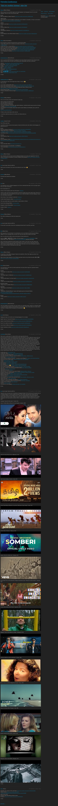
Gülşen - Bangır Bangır (12, 378)
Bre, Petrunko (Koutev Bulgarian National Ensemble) (17, 374)
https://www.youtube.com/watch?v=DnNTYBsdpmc (11, 20)
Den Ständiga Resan (17, 199)
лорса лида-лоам (7, 382)
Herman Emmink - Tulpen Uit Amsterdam (19, 365)
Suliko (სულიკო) (14, 381)
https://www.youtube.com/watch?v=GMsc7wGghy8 (17, 296)
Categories (46, 11)
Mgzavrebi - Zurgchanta (25, 380)
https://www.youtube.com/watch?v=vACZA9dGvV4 (20, 30)
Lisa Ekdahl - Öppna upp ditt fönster (10, 65)
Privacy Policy (50, 13)
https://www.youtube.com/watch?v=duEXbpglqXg (21, 323)
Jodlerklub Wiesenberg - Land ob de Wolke (22, 366)
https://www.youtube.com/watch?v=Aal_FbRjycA (23, 84)
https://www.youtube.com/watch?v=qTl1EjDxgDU (14, 796)
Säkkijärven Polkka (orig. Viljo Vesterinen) (20, 359)
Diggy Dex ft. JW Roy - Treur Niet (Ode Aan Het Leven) (16, 364)
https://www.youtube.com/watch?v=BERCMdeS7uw (23, 321)
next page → (3, 803)
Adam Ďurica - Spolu (7, 70)
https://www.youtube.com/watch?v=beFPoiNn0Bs (21, 271)
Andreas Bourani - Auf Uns (8, 360)
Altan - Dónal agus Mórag (26, 367)
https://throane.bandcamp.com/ (15, 143)
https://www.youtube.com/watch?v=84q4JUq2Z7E (26, 48)
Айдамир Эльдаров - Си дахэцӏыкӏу (18, 384)
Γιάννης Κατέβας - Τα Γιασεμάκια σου (13, 375)
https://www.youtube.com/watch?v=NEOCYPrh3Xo (18, 136)
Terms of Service (44, 13)
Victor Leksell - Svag (11, 352)
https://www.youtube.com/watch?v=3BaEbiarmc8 (25, 90)
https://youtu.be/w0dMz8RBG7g (29, 238)
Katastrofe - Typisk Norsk (18, 354)
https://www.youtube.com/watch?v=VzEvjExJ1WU (25, 278)
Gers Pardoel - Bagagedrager (11, 362)
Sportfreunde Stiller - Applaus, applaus (11, 361)
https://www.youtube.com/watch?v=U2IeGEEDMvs (24, 319)
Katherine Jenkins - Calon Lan (25, 371)
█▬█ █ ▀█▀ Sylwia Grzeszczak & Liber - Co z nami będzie (14, 71)
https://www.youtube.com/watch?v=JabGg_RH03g (21, 287)
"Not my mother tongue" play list (14, 5)
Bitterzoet (20, 197)
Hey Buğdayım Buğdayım (22, 379)
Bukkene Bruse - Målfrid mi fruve (27, 355)
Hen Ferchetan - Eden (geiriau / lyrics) (10, 72)
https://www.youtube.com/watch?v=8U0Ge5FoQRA (26, 790)
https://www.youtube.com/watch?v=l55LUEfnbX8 (18, 27)
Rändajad (21, 190)
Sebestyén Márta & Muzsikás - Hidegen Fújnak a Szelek (24, 372)
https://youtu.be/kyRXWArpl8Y (19, 239)
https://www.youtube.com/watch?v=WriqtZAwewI (20, 327)
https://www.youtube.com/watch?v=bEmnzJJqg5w (28, 33)
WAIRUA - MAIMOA (7, 67)
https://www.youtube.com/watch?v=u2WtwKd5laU (22, 129)
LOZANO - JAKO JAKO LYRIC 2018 (12, 64)
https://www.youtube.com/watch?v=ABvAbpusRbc (10, 258)
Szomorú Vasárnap (17, 205)
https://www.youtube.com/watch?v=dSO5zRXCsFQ (25, 49)
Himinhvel (9, 207)
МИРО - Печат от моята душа (16, 373)
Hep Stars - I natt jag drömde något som (15, 353)
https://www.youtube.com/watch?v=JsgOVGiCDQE (19, 89)
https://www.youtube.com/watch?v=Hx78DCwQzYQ (22, 281)
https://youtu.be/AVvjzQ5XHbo (10, 106)
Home (42, 11)
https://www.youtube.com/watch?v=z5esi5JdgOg (9, 88)
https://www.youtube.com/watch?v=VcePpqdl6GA (23, 325)
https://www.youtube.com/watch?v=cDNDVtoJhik (24, 16)
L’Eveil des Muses (16, 203)
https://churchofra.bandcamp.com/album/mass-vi (16, 146)
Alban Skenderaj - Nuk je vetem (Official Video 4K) (13, 63)
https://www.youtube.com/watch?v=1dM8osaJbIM (21, 50)
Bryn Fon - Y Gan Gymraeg (10, 368)
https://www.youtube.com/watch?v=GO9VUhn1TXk (24, 46)
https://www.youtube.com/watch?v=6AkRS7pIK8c (23, 284)
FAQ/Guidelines (52, 11)
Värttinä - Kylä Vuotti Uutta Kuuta (33, 358)
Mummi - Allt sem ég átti (9, 66)
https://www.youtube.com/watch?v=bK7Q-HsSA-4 (27, 47)
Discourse (47, 15)
